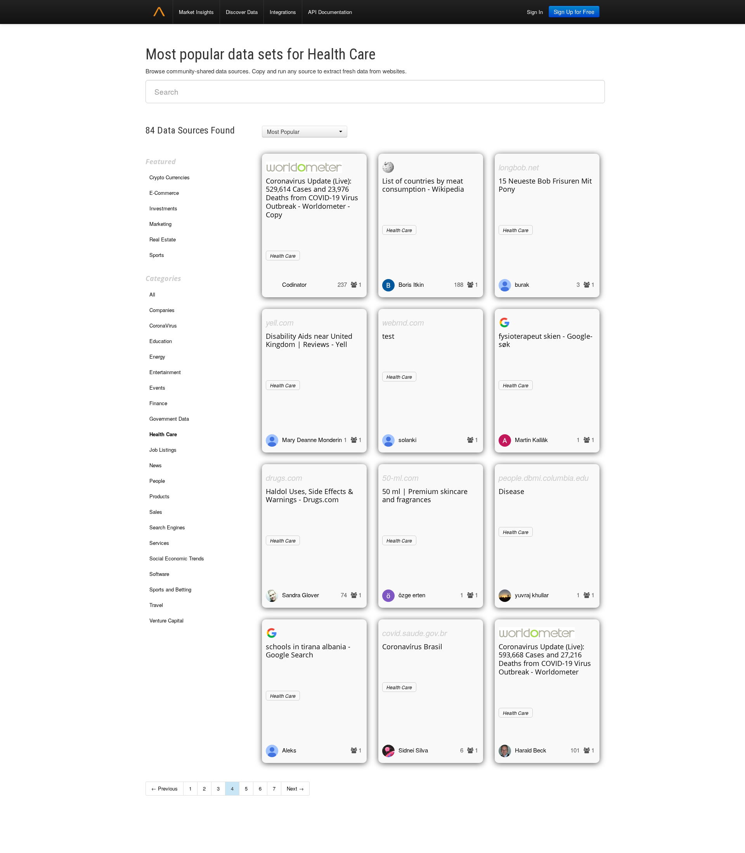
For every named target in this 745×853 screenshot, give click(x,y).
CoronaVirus (163, 325)
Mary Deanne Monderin (312, 439)
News (155, 465)
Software (159, 573)
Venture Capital (166, 620)
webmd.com (403, 322)
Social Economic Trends (176, 558)
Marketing (160, 223)
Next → (295, 788)
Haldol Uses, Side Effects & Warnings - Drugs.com (309, 496)
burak (522, 284)
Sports (156, 254)
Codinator (294, 284)
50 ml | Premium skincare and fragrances (425, 496)
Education (160, 341)
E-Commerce (164, 192)
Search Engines (167, 527)
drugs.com (284, 477)
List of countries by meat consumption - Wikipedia (423, 185)
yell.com (280, 322)
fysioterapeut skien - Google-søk (546, 340)
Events (157, 387)
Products (159, 496)
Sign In (535, 12)
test (388, 336)
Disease (511, 491)
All (152, 294)
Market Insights (196, 12)
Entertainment (165, 372)
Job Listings (163, 449)
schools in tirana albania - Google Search (308, 651)
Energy (157, 356)
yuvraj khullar (532, 595)
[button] (304, 131)
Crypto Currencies (169, 177)
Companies (162, 310)
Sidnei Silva (413, 750)
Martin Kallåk (531, 439)
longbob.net (519, 167)
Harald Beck (530, 750)
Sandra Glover (300, 595)
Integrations (283, 12)
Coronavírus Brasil (412, 646)
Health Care (163, 434)
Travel (156, 605)
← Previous (164, 788)
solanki (407, 439)
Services (159, 542)
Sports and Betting (170, 589)
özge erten (411, 595)
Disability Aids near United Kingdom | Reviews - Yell (309, 340)
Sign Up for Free (574, 12)
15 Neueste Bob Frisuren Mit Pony (545, 185)
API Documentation (330, 12)
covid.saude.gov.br (414, 632)
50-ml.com (400, 477)
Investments (163, 208)
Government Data (169, 418)
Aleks (289, 750)
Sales (155, 511)
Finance (158, 403)
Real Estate (162, 239)
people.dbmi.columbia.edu (544, 477)
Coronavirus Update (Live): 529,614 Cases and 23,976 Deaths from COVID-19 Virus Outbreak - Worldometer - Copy (312, 198)
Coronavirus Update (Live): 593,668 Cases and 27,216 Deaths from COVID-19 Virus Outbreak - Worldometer (545, 659)
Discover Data (242, 12)
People (157, 480)
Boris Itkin (411, 284)
